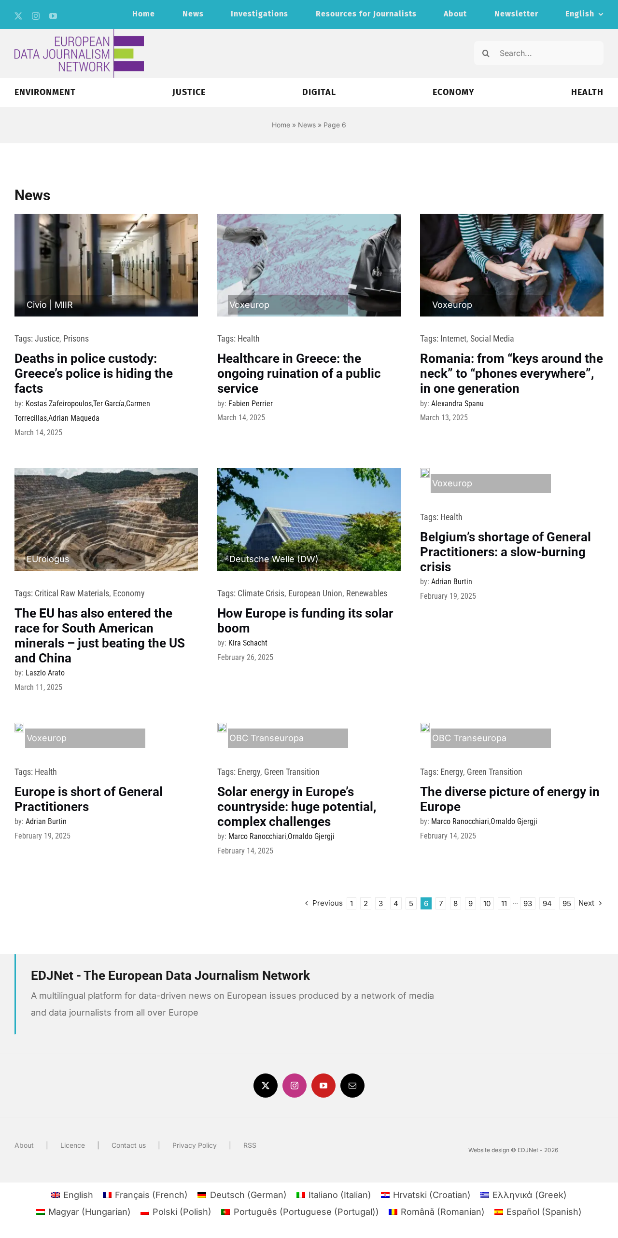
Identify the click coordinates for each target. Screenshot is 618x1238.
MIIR (64, 305)
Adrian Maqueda (73, 418)
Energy (249, 772)
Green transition (292, 772)
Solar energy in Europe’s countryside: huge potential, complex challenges (296, 806)
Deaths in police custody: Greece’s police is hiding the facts (93, 373)
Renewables (366, 593)
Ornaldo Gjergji (311, 836)
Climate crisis (261, 593)
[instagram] (36, 16)
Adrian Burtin (451, 581)
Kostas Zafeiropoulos (59, 403)
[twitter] (18, 16)
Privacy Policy (194, 1145)
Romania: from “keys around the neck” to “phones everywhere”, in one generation (511, 373)
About (24, 1145)
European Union (315, 593)
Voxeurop (249, 305)
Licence (72, 1145)
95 (566, 903)
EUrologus (48, 559)
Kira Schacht (247, 642)
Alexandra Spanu (457, 403)
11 (504, 903)
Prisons (76, 338)
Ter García (109, 403)
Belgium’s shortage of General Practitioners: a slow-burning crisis (505, 552)
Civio (37, 305)
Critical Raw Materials (72, 593)
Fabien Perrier (250, 403)
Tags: (24, 338)
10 (487, 903)
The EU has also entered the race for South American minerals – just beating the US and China (99, 636)
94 (547, 903)
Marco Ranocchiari (257, 836)
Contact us (129, 1145)
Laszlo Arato (45, 672)
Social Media (492, 338)
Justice (47, 338)
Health (249, 338)
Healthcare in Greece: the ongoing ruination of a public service (299, 373)
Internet (453, 338)
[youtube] (53, 16)
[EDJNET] (79, 33)
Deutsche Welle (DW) (274, 559)
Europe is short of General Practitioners (88, 799)
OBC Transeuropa (266, 738)
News (307, 125)
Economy (129, 593)
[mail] (352, 1085)
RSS (249, 1145)
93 (527, 903)
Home (281, 125)
